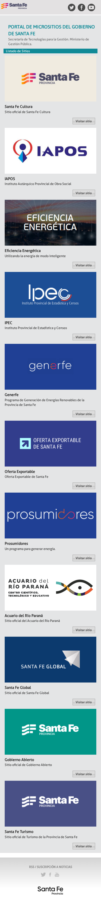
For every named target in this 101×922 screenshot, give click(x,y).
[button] (84, 121)
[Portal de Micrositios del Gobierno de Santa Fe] (14, 4)
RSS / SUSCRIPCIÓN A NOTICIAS (50, 867)
